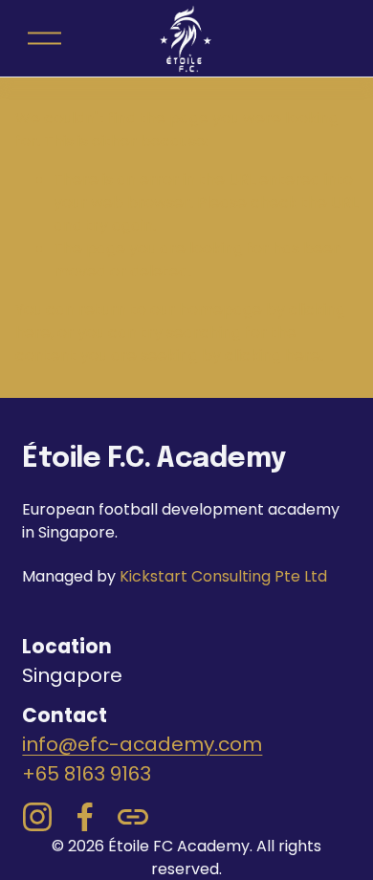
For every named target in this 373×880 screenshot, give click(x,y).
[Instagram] (37, 817)
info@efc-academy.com (142, 744)
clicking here (272, 355)
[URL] (133, 817)
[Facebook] (85, 817)
